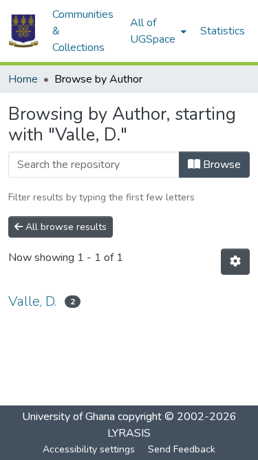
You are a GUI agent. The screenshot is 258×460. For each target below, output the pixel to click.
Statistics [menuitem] (222, 31)
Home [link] (23, 79)
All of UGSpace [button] (152, 31)
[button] (23, 31)
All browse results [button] (65, 226)
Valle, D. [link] (32, 301)
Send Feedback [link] (181, 449)
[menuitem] (156, 31)
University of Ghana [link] (68, 416)
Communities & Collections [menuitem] (83, 31)
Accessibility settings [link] (89, 449)
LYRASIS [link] (129, 433)
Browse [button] (220, 164)
